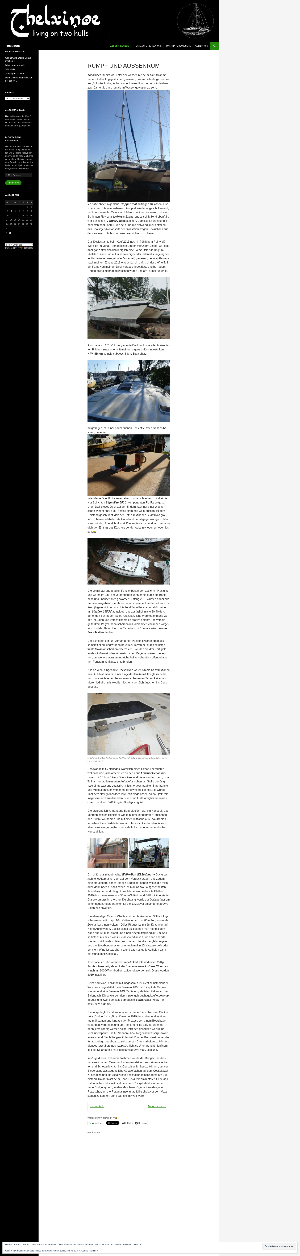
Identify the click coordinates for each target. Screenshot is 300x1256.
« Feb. (9, 233)
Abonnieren (13, 183)
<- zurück (97, 1106)
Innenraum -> (157, 1106)
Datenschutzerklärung (149, 46)
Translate (28, 248)
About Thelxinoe (119, 46)
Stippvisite (10, 69)
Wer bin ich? (201, 46)
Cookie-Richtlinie (89, 1251)
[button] (108, 853)
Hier (7, 116)
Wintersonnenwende (15, 65)
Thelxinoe (12, 46)
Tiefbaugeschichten (14, 73)
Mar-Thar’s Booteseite (178, 46)
